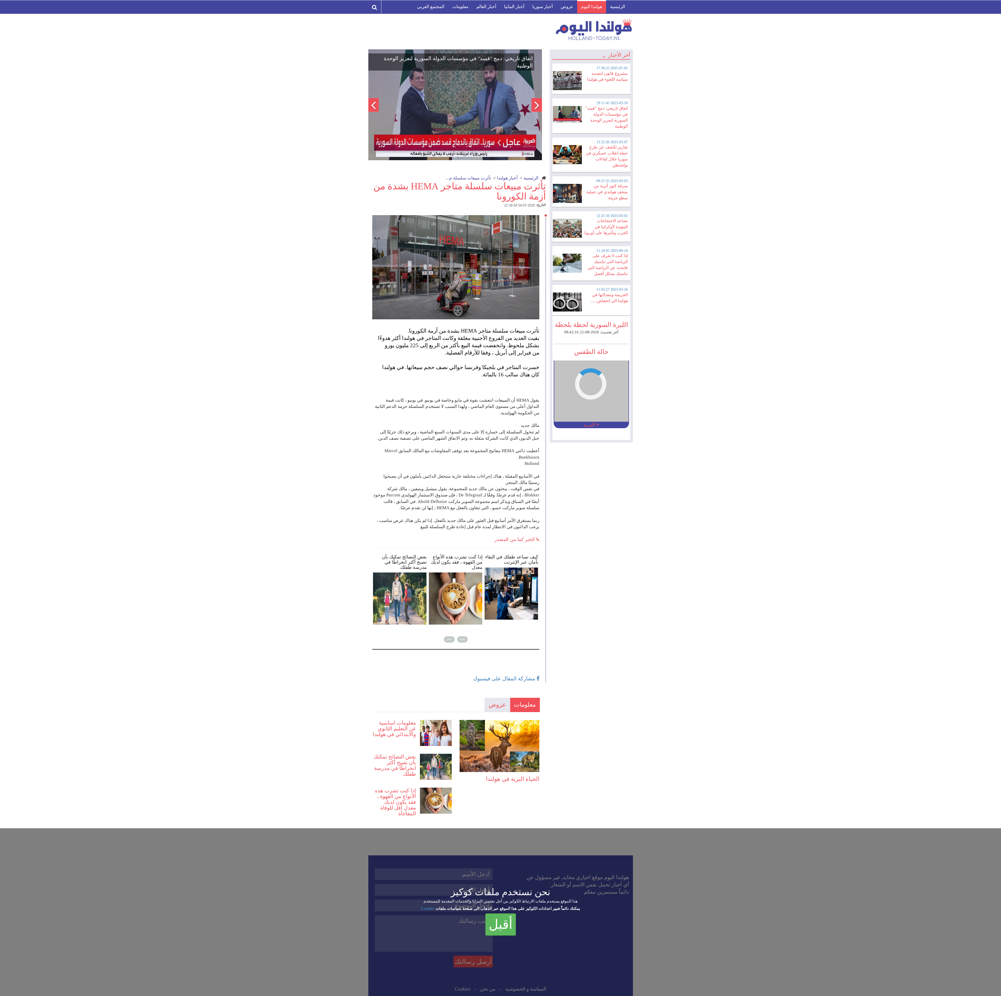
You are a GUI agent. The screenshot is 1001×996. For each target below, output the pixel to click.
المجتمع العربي (430, 6)
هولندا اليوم (591, 6)
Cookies (428, 908)
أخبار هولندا (507, 178)
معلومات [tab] (525, 704)
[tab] (591, 78)
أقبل (500, 924)
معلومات (460, 6)
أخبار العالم (486, 6)
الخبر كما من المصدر (515, 539)
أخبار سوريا (542, 6)
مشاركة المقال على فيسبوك (504, 678)
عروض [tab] (497, 704)
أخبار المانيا (514, 6)
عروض (567, 6)
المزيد (589, 424)
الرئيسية (617, 6)
